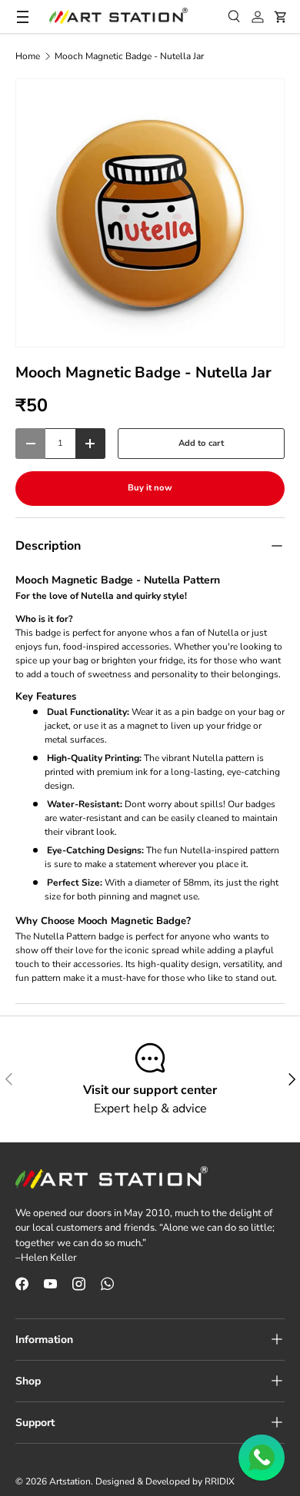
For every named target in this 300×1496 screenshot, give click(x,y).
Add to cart (201, 443)
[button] (280, 16)
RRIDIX (220, 1481)
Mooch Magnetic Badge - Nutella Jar (129, 56)
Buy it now (150, 488)
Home (27, 56)
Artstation (70, 1481)
